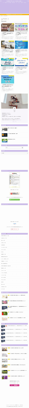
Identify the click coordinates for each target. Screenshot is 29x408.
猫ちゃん (3, 284)
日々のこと (3, 279)
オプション (3, 249)
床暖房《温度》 (13, 2)
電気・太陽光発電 (4, 263)
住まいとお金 (3, 277)
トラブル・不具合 (4, 272)
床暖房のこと (3, 254)
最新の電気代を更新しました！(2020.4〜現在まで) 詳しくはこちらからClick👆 (14, 14)
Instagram (19, 2)
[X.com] (14, 121)
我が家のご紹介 (6, 2)
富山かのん (19, 119)
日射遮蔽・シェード (4, 261)
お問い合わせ (25, 2)
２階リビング (3, 242)
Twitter (16, 2)
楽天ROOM (22, 2)
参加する (19, 185)
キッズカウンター (4, 247)
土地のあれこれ (3, 286)
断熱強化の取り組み (4, 256)
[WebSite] (13, 121)
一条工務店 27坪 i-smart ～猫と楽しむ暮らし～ (14, 1)
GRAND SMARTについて (5, 235)
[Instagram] (15, 121)
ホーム (3, 2)
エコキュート (3, 270)
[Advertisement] (14, 9)
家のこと (3, 240)
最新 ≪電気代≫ (9, 2)
